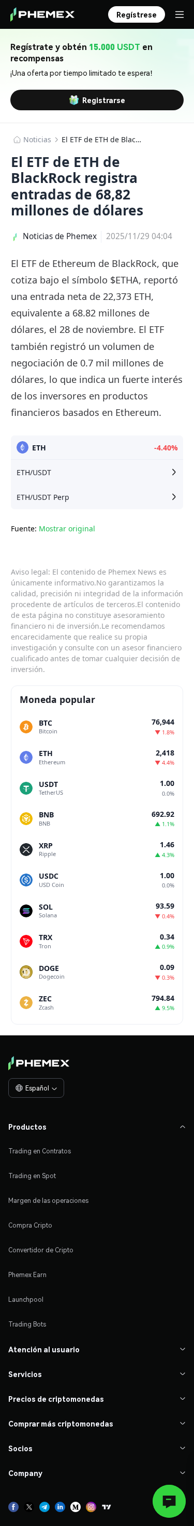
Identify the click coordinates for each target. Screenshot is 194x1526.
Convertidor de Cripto (40, 1250)
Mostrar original (67, 528)
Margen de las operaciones (48, 1200)
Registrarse (103, 100)
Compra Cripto (30, 1225)
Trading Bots (27, 1324)
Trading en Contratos (39, 1151)
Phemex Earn (27, 1275)
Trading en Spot (32, 1176)
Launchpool (25, 1299)
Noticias (37, 139)
